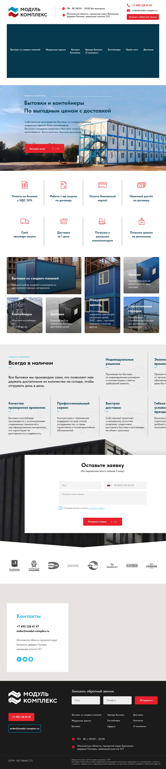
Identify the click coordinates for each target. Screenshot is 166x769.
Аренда (134, 274)
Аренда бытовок (93, 49)
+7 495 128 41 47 (142, 5)
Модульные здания (56, 49)
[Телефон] (19, 659)
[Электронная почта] (25, 659)
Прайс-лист (132, 49)
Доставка (148, 49)
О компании (92, 52)
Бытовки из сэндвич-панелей (25, 49)
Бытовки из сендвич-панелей (86, 714)
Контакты (75, 52)
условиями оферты (97, 508)
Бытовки (75, 49)
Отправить (146, 700)
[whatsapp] (30, 659)
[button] (44, 148)
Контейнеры (114, 49)
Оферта (111, 726)
